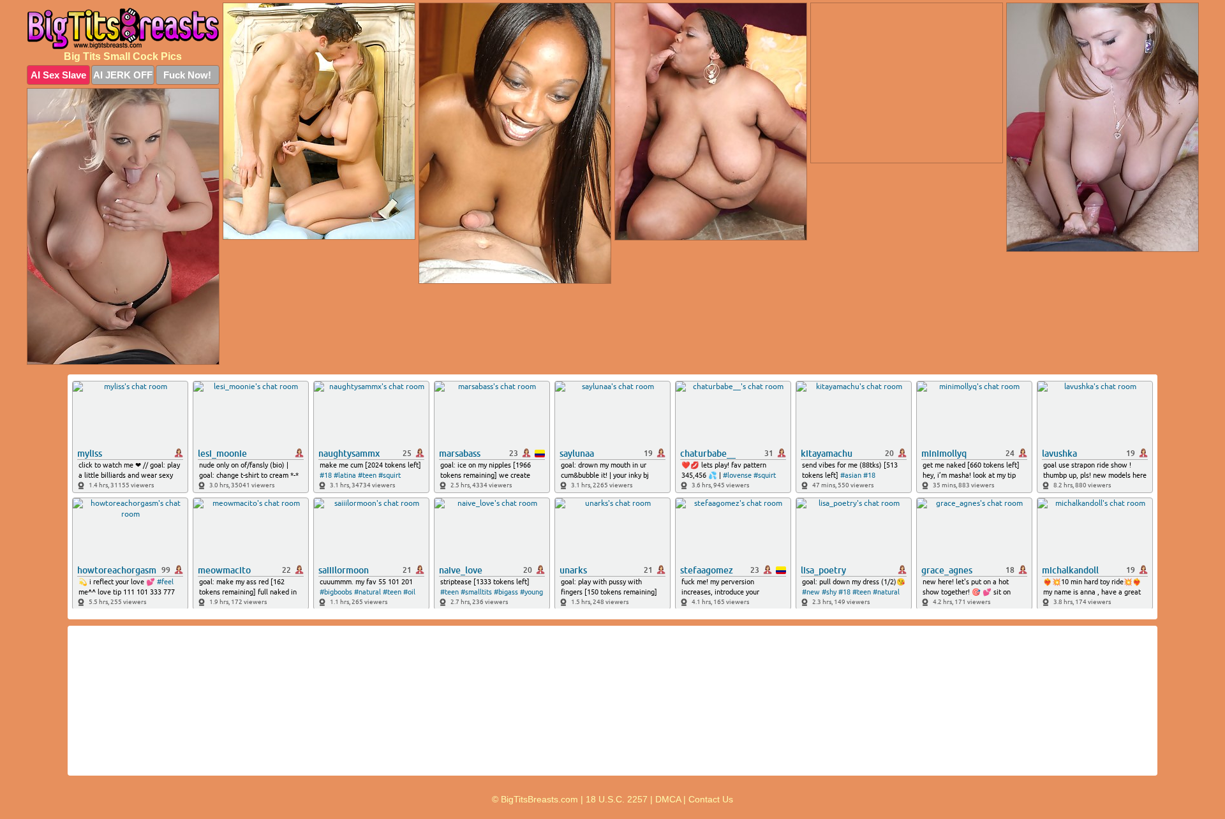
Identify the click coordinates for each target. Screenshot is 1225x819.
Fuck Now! (187, 75)
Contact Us (710, 799)
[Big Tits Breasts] (123, 28)
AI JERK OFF (122, 75)
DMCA (668, 799)
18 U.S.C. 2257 (617, 799)
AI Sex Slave (58, 75)
